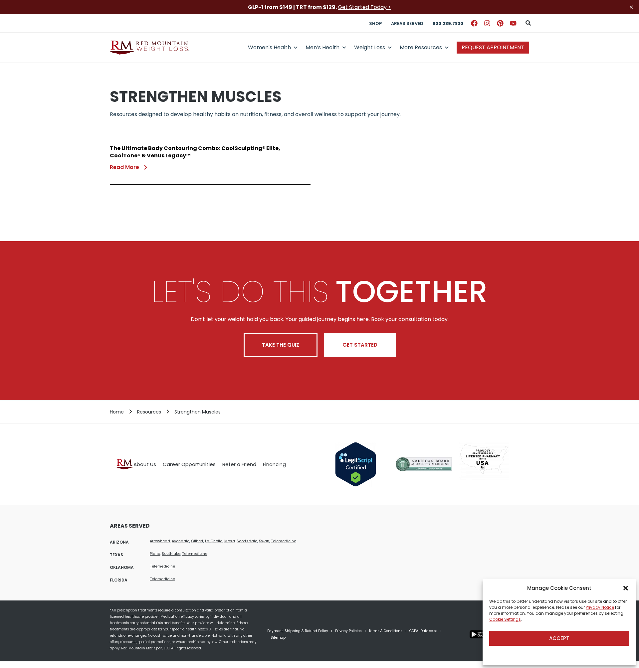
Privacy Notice (600, 607)
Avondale (180, 541)
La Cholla (214, 541)
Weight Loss (369, 47)
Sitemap (278, 637)
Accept (559, 638)
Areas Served (407, 23)
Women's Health (269, 47)
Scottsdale (247, 541)
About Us (144, 464)
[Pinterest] (500, 23)
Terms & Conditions (385, 630)
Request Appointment (493, 47)
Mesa (229, 541)
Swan (264, 541)
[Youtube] (513, 23)
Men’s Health (322, 47)
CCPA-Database (423, 630)
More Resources (421, 47)
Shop (375, 23)
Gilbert (197, 541)
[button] (625, 588)
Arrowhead (160, 541)
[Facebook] (474, 23)
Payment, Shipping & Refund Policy (297, 630)
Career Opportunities (189, 464)
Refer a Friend (239, 464)
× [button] (631, 7)
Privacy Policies (348, 630)
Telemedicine (283, 541)
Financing (274, 464)
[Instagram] (487, 23)
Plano (155, 553)
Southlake (171, 553)
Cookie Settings (505, 619)
